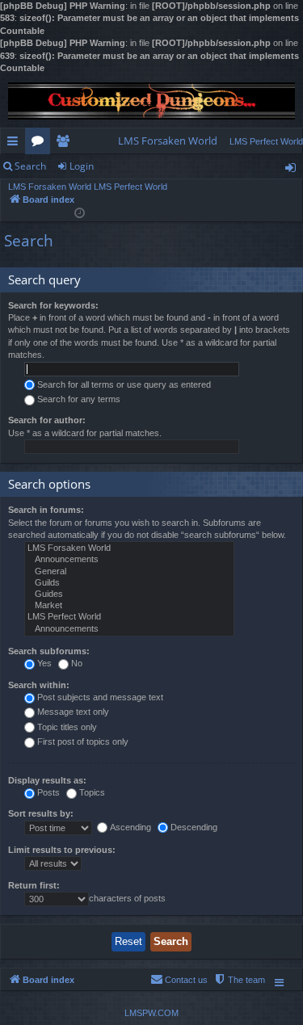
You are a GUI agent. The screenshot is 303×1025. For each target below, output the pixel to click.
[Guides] (129, 594)
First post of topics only (82, 741)
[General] (129, 572)
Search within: (38, 685)
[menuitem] (167, 141)
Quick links (15, 143)
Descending (193, 827)
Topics (92, 792)
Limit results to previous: (62, 850)
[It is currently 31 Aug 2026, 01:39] (79, 212)
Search (30, 166)
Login (81, 166)
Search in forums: (46, 510)
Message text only (73, 711)
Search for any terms (78, 399)
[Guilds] (129, 583)
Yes (44, 663)
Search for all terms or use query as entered (124, 384)
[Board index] (151, 101)
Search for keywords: (53, 305)
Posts (48, 792)
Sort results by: (41, 813)
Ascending (130, 827)
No (76, 663)
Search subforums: (49, 651)
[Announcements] (129, 559)
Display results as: (47, 780)
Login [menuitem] (293, 170)
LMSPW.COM (151, 1013)
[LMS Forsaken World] (129, 548)
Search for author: (47, 420)
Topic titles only (67, 727)
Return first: (34, 885)
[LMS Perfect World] (129, 617)
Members (66, 143)
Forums (41, 143)
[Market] (129, 605)
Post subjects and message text (100, 697)
